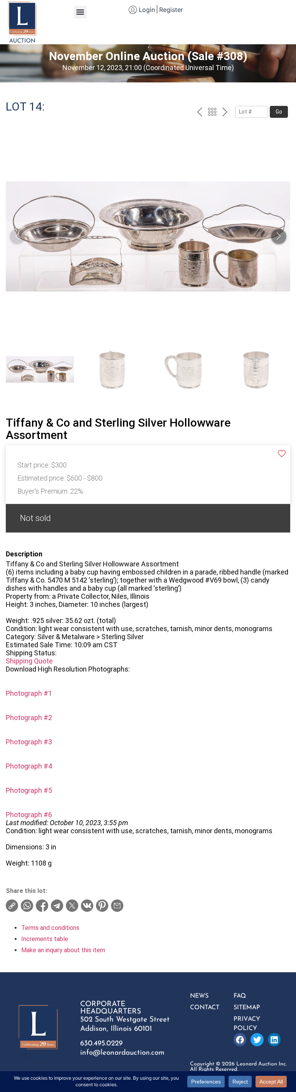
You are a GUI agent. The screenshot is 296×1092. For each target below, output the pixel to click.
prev (199, 113)
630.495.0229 (101, 1043)
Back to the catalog (212, 113)
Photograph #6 (29, 815)
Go (279, 112)
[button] (80, 12)
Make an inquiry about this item (63, 950)
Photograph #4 (29, 766)
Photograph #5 (29, 790)
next (225, 113)
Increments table (44, 939)
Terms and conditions (50, 927)
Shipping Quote (29, 661)
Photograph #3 (29, 742)
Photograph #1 (29, 693)
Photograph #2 (29, 717)
